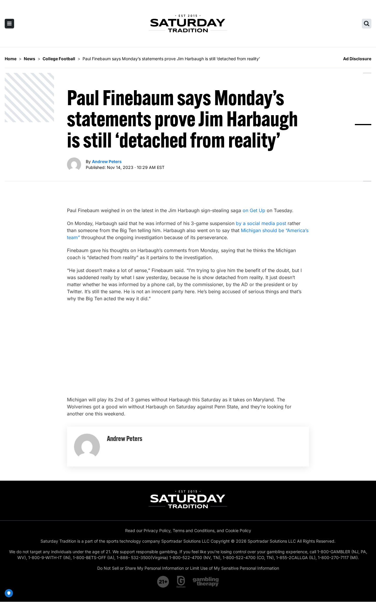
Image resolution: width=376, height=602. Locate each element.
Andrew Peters (107, 161)
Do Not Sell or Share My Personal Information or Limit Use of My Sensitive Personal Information (188, 568)
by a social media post (261, 223)
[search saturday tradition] (366, 23)
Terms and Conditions (193, 530)
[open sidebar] (9, 23)
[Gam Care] (181, 582)
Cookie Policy (238, 530)
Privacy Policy (157, 530)
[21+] (163, 582)
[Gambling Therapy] (206, 582)
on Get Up (254, 210)
